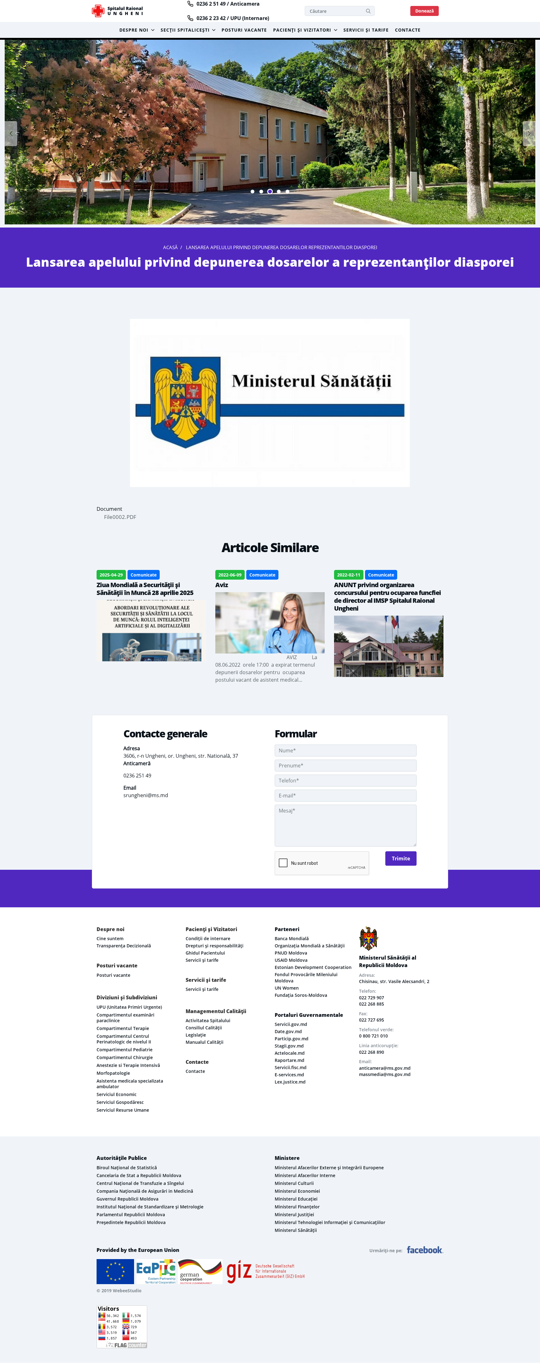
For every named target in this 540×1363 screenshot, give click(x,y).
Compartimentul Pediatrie (124, 1050)
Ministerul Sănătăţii (296, 1230)
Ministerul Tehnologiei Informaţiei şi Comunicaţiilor (330, 1222)
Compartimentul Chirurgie (125, 1057)
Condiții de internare (208, 938)
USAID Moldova (291, 960)
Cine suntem (110, 938)
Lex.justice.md (290, 1082)
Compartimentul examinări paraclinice (125, 1017)
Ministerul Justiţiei (294, 1214)
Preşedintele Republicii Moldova (131, 1222)
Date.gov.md (288, 1031)
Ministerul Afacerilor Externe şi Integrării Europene (329, 1168)
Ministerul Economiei (297, 1191)
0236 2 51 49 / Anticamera (228, 3)
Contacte (408, 30)
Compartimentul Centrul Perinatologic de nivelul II (124, 1039)
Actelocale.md (290, 1053)
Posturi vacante (244, 30)
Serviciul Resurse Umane (123, 1110)
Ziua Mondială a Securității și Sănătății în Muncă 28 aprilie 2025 (145, 589)
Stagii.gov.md (289, 1046)
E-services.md (289, 1075)
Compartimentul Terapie (123, 1028)
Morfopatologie (113, 1073)
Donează (424, 11)
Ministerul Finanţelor (297, 1207)
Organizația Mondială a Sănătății (310, 946)
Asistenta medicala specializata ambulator (130, 1083)
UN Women (287, 988)
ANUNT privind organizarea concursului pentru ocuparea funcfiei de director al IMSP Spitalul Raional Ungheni (387, 596)
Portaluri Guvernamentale (309, 1015)
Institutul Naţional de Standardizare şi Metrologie (150, 1207)
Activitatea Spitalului (208, 1020)
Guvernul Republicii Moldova (127, 1199)
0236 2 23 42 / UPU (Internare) (233, 18)
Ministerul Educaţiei (296, 1199)
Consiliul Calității (204, 1028)
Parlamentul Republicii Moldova (131, 1214)
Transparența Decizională (124, 946)
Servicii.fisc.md (291, 1067)
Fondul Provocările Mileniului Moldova (306, 977)
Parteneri (287, 929)
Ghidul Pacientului (205, 953)
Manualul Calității (204, 1042)
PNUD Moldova (291, 953)
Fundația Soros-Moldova (301, 995)
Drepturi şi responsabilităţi (214, 946)
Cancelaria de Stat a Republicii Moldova (139, 1175)
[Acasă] (121, 11)
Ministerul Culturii (294, 1183)
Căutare (368, 11)
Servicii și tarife (366, 30)
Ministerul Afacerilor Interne (305, 1175)
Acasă (170, 247)
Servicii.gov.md (291, 1024)
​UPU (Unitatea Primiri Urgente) (129, 1007)
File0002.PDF (120, 516)
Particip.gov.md (291, 1039)
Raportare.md (289, 1060)
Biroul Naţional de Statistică (127, 1168)
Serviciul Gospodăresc (120, 1102)
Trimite (401, 858)
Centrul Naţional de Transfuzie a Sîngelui (140, 1183)
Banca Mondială (292, 938)
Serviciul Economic (117, 1094)
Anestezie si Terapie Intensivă (128, 1065)
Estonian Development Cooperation (313, 967)
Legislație (196, 1035)
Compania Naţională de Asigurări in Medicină (145, 1191)
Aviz (221, 585)
